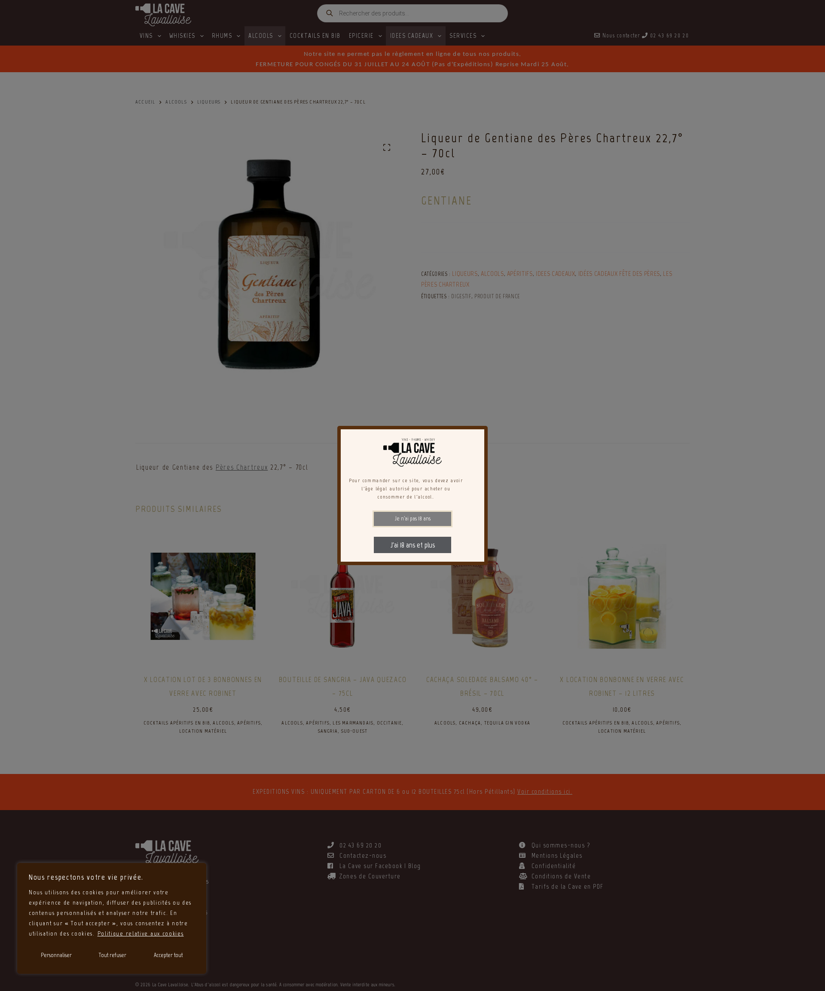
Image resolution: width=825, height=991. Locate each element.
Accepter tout (168, 955)
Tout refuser (112, 955)
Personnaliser (56, 955)
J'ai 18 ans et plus (413, 545)
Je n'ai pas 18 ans (413, 518)
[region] (111, 918)
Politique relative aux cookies (141, 933)
